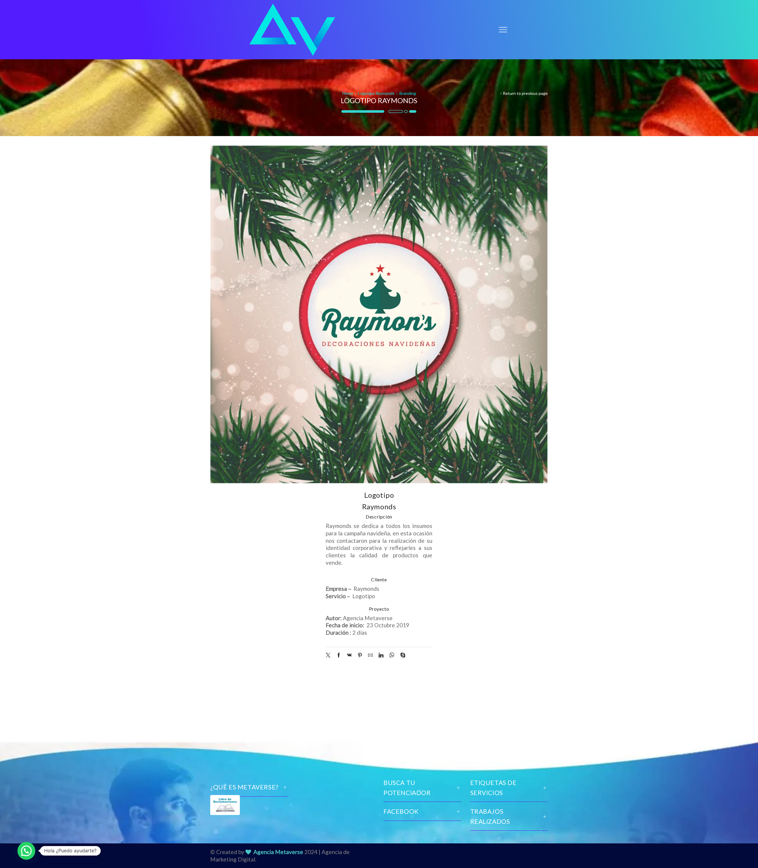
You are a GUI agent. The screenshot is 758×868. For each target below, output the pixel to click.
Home (347, 93)
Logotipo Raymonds (376, 93)
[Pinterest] (360, 655)
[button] (26, 851)
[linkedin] (381, 655)
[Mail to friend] (370, 655)
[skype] (401, 655)
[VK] (349, 655)
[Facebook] (338, 655)
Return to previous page (525, 93)
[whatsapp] (391, 655)
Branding (407, 93)
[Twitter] (329, 655)
